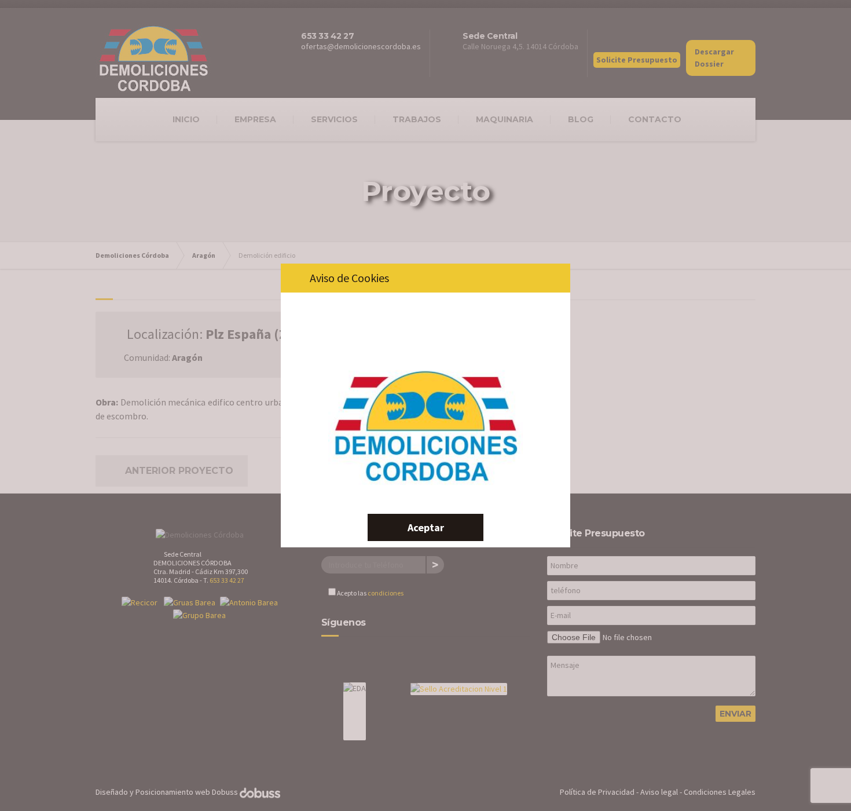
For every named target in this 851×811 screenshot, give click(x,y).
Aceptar (426, 527)
